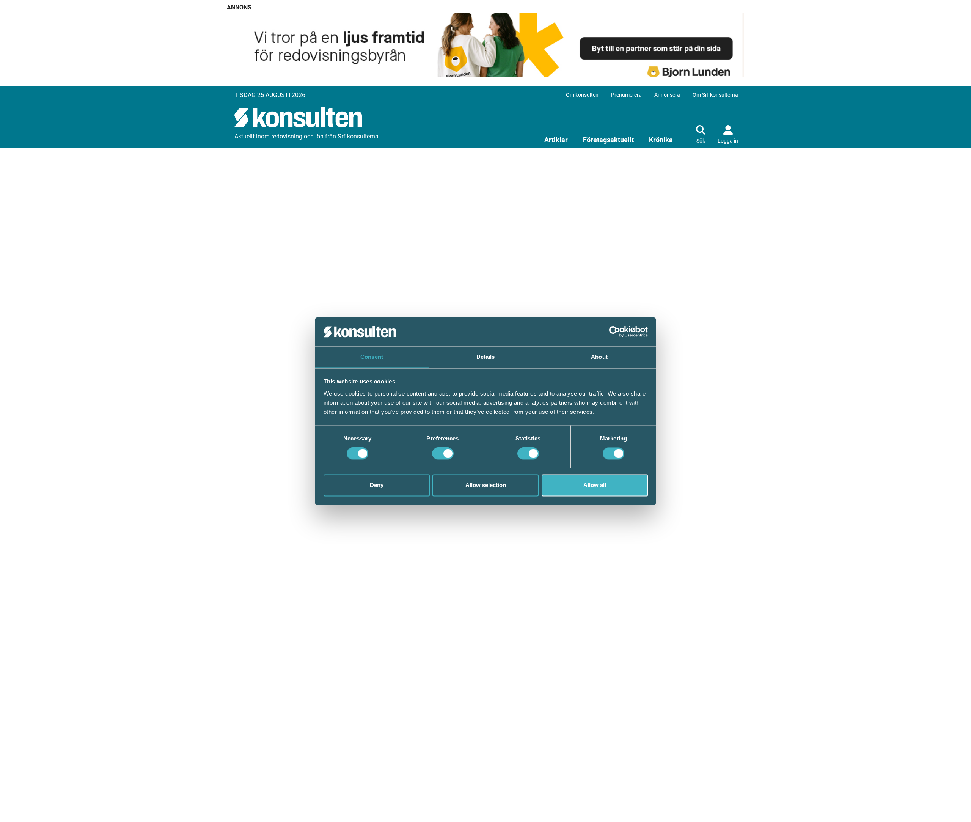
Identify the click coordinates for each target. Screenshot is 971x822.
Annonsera (667, 95)
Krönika (661, 140)
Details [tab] (485, 357)
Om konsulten (582, 95)
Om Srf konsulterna (715, 95)
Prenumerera (626, 95)
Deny (376, 485)
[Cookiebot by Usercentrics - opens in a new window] (614, 331)
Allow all (594, 485)
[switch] (443, 453)
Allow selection (485, 485)
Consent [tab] (371, 357)
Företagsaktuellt (608, 140)
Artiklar (556, 140)
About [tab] (599, 357)
